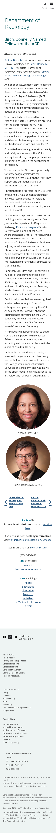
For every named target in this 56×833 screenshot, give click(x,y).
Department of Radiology (22, 23)
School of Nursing (10, 667)
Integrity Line (8, 710)
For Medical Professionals (28, 602)
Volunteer (7, 695)
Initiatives (28, 598)
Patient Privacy (9, 698)
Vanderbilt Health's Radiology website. (30, 540)
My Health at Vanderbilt (13, 727)
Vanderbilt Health (10, 724)
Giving (5, 692)
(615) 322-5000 (12, 769)
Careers (28, 606)
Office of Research (11, 689)
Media (5, 701)
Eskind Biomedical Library (14, 673)
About (28, 582)
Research (28, 594)
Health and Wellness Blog (26, 637)
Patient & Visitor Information (15, 733)
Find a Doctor (8, 657)
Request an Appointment (13, 736)
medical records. (39, 547)
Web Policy (7, 704)
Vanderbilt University (12, 670)
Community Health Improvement (17, 707)
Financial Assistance (11, 676)
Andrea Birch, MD (14, 60)
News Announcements (28, 569)
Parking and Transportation (14, 661)
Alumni (28, 565)
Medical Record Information (15, 730)
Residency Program (27, 227)
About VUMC (8, 654)
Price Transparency (11, 742)
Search (44, 8)
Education (28, 590)
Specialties (28, 586)
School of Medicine (11, 664)
